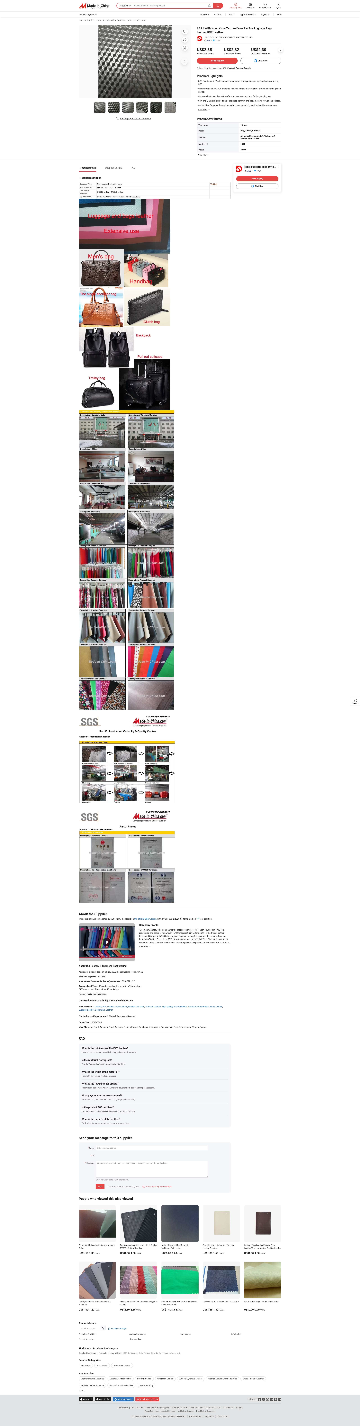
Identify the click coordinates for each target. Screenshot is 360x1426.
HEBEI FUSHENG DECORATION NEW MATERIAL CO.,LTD (228, 37)
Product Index (228, 1408)
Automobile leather (137, 1334)
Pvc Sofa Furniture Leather (121, 1385)
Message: (90, 1163)
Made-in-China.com (168, 1411)
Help (231, 14)
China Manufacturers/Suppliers (157, 1408)
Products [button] (124, 5)
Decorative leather (86, 1339)
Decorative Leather (104, 1009)
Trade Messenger (123, 1399)
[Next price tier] (280, 49)
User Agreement (195, 1416)
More (81, 1390)
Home (81, 20)
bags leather (185, 1334)
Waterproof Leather (122, 1365)
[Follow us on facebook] (259, 1399)
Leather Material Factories (92, 1378)
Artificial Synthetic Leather (190, 1378)
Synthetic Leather (124, 20)
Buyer (216, 14)
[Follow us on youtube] (271, 1399)
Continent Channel (213, 1408)
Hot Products (123, 1408)
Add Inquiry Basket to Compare (135, 118)
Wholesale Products (180, 1408)
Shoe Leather (216, 1006)
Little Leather (121, 1006)
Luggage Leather (86, 1009)
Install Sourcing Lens (149, 1399)
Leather (98, 1006)
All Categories (88, 14)
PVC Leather (140, 20)
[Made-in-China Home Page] (94, 6)
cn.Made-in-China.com (206, 1411)
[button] (209, 5)
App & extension (247, 14)
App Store (86, 1399)
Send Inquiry (217, 60)
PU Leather (86, 1365)
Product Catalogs (118, 1328)
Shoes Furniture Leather (253, 1378)
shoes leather (135, 1339)
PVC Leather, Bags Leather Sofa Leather (261, 1301)
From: (91, 1148)
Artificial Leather (153, 1006)
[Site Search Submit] (218, 6)
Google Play (103, 1399)
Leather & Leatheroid (105, 20)
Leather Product (144, 1378)
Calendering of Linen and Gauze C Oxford (221, 1301)
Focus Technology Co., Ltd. (160, 1416)
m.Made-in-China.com (186, 1411)
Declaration (209, 1416)
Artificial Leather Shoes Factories (222, 1378)
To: (93, 1155)
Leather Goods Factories (120, 1378)
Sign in (278, 7)
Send (100, 1186)
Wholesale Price (197, 1408)
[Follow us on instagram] (267, 1399)
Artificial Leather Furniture (92, 1385)
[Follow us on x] (263, 1399)
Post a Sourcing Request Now (157, 1186)
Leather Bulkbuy (146, 1385)
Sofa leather (236, 1334)
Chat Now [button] (262, 60)
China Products (137, 1408)
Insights (239, 1408)
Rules (279, 14)
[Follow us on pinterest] (275, 1399)
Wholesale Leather (165, 1378)
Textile (90, 20)
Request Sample (243, 68)
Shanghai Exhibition (87, 1334)
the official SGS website (145, 918)
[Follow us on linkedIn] (279, 1399)
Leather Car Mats (136, 1006)
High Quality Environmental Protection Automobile (185, 1006)
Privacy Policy (223, 1416)
